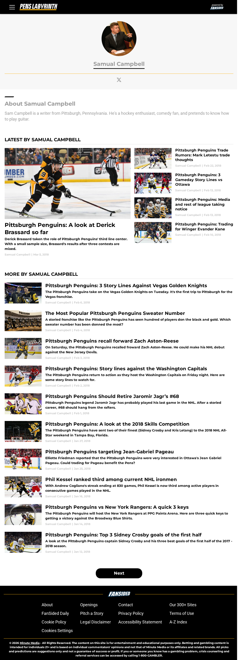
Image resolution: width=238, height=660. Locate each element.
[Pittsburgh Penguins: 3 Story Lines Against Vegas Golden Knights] (119, 294)
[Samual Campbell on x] (119, 79)
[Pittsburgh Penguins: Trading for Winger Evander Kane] (183, 232)
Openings (89, 604)
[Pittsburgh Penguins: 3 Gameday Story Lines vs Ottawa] (183, 183)
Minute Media (30, 643)
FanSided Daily (55, 613)
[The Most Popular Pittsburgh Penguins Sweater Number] (119, 321)
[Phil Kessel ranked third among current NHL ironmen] (119, 487)
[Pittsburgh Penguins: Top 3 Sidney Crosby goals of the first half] (119, 543)
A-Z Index (178, 622)
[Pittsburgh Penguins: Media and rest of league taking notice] (183, 207)
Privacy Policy (131, 613)
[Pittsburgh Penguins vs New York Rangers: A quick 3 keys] (119, 515)
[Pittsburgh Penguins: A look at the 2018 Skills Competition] (119, 432)
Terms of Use (181, 613)
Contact (125, 604)
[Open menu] (12, 7)
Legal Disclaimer (95, 622)
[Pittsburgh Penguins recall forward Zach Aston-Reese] (119, 349)
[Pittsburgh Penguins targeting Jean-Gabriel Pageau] (119, 460)
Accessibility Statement (140, 622)
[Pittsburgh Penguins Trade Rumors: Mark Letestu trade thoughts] (183, 158)
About (47, 604)
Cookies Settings (57, 630)
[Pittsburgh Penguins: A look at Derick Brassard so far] (68, 202)
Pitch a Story (91, 613)
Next (119, 573)
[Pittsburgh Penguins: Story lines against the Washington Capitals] (119, 377)
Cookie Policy (54, 622)
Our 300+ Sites (182, 604)
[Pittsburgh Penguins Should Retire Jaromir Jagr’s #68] (119, 404)
